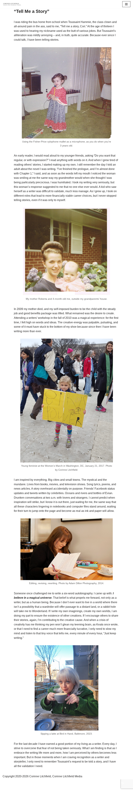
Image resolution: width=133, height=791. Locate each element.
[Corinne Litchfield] (13, 4)
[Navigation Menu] (126, 4)
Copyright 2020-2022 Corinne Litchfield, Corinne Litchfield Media (49, 782)
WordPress (66, 787)
